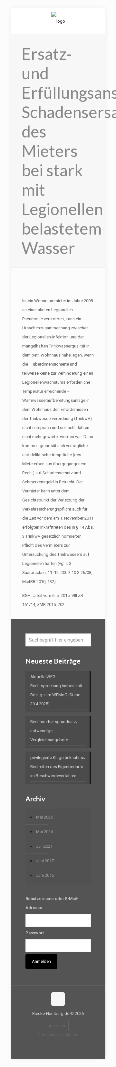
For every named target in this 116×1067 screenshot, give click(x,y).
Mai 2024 (44, 831)
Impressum (55, 1025)
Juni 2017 (45, 860)
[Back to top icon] (58, 999)
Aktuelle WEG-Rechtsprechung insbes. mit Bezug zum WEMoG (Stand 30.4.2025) (56, 690)
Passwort (34, 932)
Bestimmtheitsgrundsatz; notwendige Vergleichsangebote (53, 730)
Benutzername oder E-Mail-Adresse (51, 903)
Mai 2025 (44, 817)
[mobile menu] (96, 21)
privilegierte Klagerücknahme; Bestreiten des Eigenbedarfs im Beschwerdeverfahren (57, 766)
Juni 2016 (45, 875)
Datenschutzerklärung (58, 1034)
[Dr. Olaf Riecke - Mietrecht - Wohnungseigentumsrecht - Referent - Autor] (58, 21)
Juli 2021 (44, 846)
